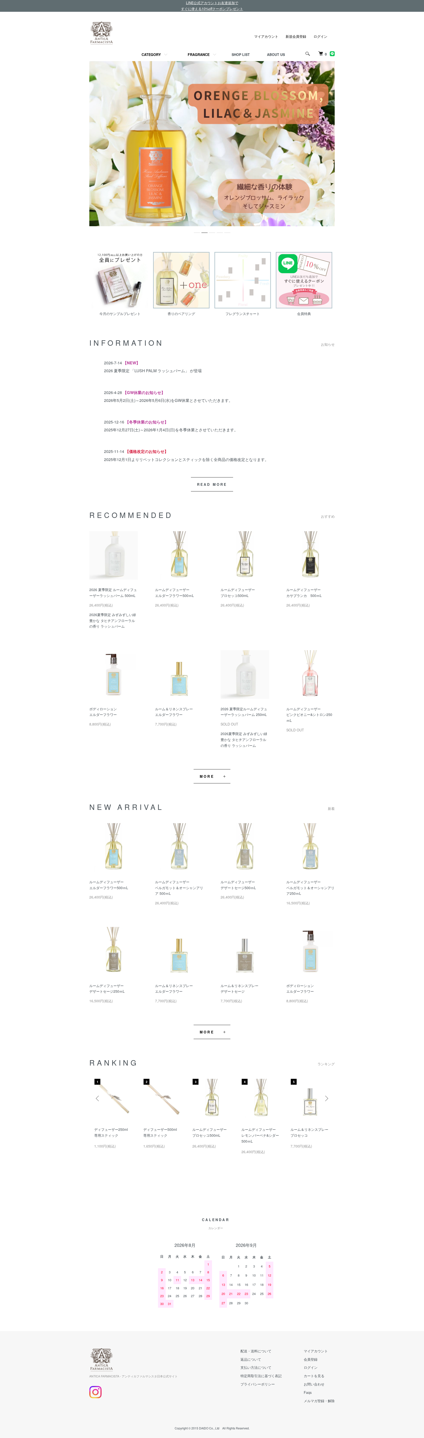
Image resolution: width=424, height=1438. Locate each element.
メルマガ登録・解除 (319, 1400)
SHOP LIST (241, 54)
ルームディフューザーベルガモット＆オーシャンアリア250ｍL (310, 887)
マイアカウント (266, 36)
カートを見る (314, 1375)
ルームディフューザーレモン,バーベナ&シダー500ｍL (260, 1135)
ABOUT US (276, 54)
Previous (98, 1098)
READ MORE (212, 484)
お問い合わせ (314, 1384)
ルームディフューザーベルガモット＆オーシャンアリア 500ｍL (179, 887)
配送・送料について (255, 1350)
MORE (207, 776)
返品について (250, 1359)
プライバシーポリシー (257, 1384)
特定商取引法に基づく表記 (261, 1375)
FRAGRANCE (199, 54)
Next (326, 1098)
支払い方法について (255, 1367)
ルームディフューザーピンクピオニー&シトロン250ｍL (309, 714)
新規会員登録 (296, 36)
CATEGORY (151, 54)
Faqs (308, 1392)
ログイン (320, 36)
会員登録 (311, 1359)
